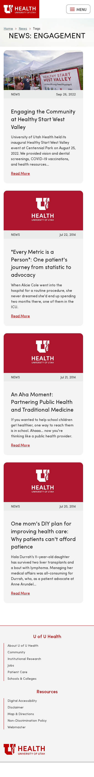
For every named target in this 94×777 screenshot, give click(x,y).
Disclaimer (16, 707)
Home (8, 28)
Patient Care (17, 672)
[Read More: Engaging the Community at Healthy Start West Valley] (43, 69)
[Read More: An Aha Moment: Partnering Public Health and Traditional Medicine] (43, 352)
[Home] (19, 9)
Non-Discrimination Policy (27, 720)
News (23, 28)
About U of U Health (23, 645)
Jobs (11, 665)
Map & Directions (21, 714)
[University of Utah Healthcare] (47, 749)
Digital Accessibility (22, 700)
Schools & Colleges (22, 678)
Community (16, 652)
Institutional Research (24, 658)
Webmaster (17, 727)
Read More (20, 173)
